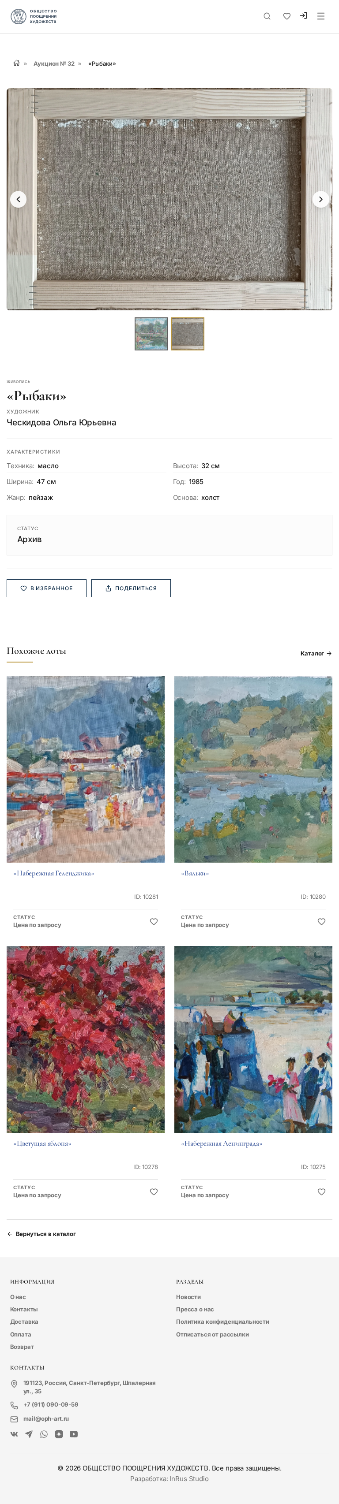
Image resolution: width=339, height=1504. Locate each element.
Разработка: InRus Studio (169, 1478)
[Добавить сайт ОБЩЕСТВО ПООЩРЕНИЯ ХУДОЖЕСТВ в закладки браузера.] (286, 16)
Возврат (22, 1346)
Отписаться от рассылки (212, 1334)
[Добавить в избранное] (154, 922)
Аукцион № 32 (54, 63)
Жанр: (16, 497)
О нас (18, 1296)
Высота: (185, 466)
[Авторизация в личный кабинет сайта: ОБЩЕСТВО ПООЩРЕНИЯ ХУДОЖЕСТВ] (303, 16)
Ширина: (20, 481)
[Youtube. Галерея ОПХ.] (74, 1434)
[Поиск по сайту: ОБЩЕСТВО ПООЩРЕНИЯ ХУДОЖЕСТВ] (267, 16)
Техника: (20, 466)
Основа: (185, 497)
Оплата (20, 1334)
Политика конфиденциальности (222, 1321)
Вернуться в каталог (46, 1233)
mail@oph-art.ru (46, 1418)
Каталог (312, 653)
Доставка (24, 1321)
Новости (188, 1296)
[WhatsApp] (44, 1434)
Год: (179, 481)
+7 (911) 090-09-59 (51, 1404)
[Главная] (16, 63)
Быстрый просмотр (85, 781)
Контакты (24, 1309)
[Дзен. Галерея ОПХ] (59, 1434)
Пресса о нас (195, 1309)
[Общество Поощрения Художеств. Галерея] (14, 1434)
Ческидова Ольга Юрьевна (62, 422)
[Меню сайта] (321, 17)
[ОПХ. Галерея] (29, 1434)
